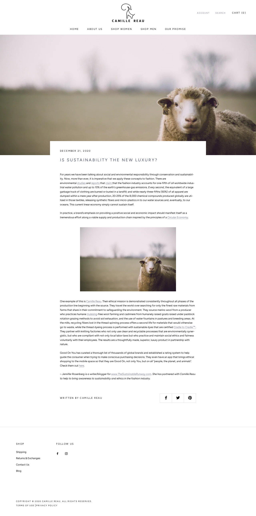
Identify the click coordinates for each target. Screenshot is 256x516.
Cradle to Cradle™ (184, 327)
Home (74, 29)
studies (81, 183)
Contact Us (22, 464)
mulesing (92, 314)
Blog (18, 470)
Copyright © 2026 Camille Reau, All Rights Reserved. (54, 501)
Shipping (21, 451)
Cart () (239, 12)
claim (109, 183)
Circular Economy (177, 217)
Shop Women (121, 29)
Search (220, 13)
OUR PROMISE (175, 29)
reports (95, 183)
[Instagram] (66, 453)
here (81, 365)
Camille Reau (93, 301)
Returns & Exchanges (28, 458)
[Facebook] (57, 453)
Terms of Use (25, 505)
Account (203, 13)
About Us (94, 29)
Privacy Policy (47, 505)
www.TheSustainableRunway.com (131, 374)
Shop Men (149, 29)
